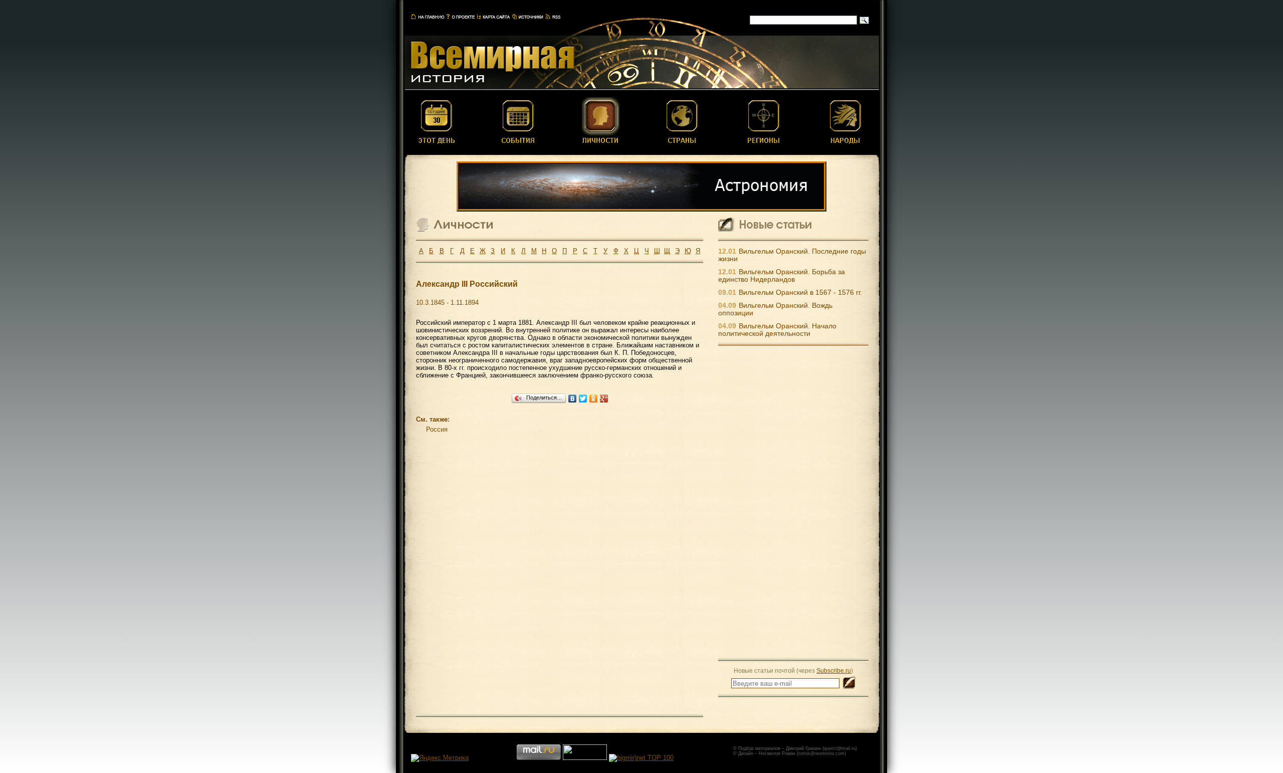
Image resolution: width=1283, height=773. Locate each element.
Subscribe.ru (833, 670)
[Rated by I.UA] (585, 757)
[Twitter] (583, 398)
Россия (437, 429)
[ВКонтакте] (572, 398)
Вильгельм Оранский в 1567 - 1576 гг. (800, 292)
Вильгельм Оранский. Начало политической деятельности (777, 329)
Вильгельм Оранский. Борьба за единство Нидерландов (781, 275)
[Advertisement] (793, 502)
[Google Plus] (604, 398)
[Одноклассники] (593, 398)
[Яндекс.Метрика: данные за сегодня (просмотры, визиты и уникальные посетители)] (440, 758)
